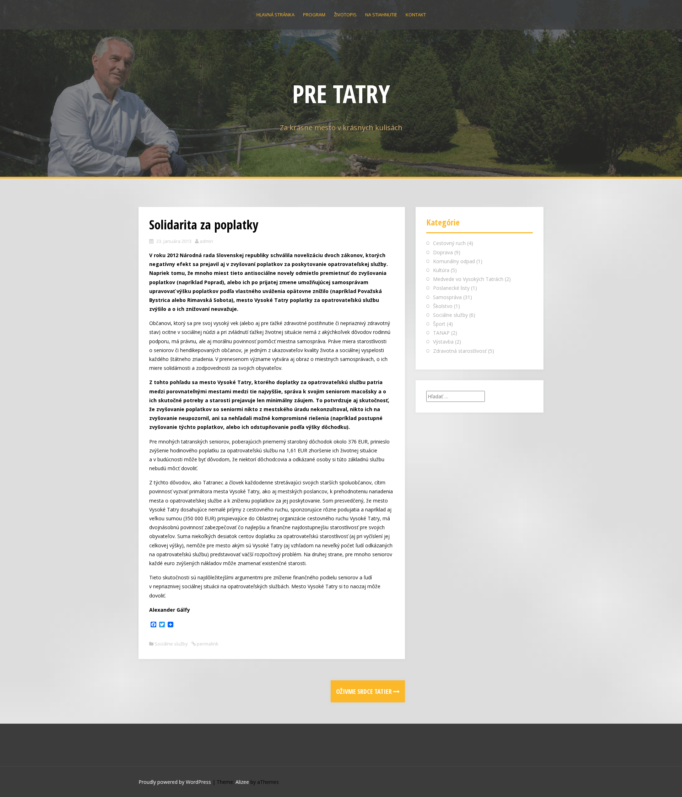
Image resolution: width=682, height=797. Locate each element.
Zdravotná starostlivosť (460, 350)
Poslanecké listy (451, 288)
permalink (207, 644)
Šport (439, 323)
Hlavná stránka (275, 14)
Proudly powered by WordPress (175, 782)
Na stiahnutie (381, 14)
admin (206, 241)
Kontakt (416, 14)
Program (314, 14)
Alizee (242, 782)
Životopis (345, 14)
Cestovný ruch (449, 243)
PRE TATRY (341, 93)
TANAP (441, 332)
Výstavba (443, 341)
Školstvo (443, 306)
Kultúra (441, 270)
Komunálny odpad (454, 261)
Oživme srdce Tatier (364, 691)
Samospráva (447, 297)
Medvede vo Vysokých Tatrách (468, 279)
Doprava (443, 252)
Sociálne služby (171, 644)
